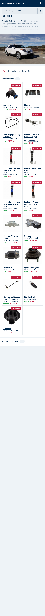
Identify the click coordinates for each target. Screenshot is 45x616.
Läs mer (22, 62)
